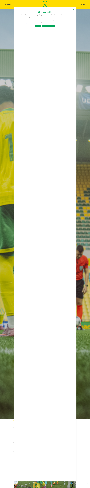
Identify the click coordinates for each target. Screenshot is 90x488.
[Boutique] (84, 5)
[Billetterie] (80, 5)
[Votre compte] (77, 5)
